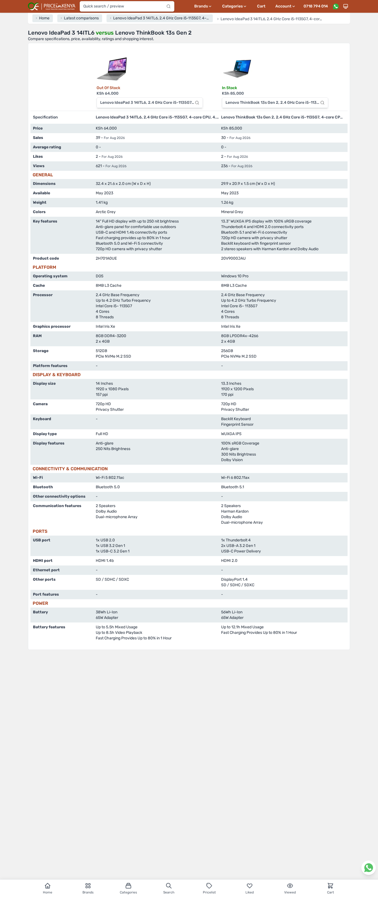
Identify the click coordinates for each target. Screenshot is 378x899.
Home (47, 892)
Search (168, 892)
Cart (261, 6)
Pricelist (209, 892)
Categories (128, 892)
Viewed (290, 892)
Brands (88, 892)
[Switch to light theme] (345, 6)
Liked (249, 892)
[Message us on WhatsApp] (335, 6)
